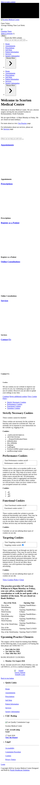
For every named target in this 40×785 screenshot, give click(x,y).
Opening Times (6, 31)
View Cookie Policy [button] (11, 580)
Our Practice (22, 123)
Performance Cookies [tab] (14, 404)
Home (7, 44)
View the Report (11, 737)
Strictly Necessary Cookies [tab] (16, 402)
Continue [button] (6, 396)
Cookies (8, 756)
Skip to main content (8, 2)
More (10, 58)
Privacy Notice (10, 759)
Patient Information (12, 52)
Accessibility (9, 748)
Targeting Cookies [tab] (13, 408)
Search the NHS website (13, 38)
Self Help (8, 50)
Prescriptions (9, 48)
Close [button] (21, 580)
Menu (3, 36)
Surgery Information (12, 56)
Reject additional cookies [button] (18, 396)
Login (3, 764)
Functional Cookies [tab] (14, 406)
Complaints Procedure (13, 752)
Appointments (10, 46)
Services (8, 54)
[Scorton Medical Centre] (10, 20)
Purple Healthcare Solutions (20, 770)
